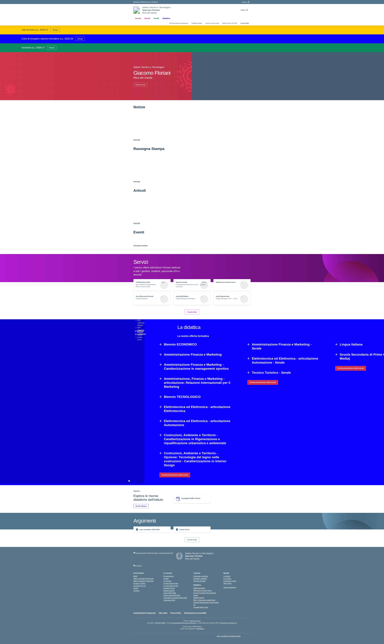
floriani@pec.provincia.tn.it (228, 623)
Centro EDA (244, 23)
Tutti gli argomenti (229, 587)
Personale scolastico (200, 576)
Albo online (227, 583)
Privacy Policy (175, 613)
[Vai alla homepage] (136, 10)
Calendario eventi (229, 581)
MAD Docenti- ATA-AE (229, 23)
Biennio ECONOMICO (180, 344)
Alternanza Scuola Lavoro (202, 590)
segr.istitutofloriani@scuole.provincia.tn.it (184, 623)
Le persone (167, 581)
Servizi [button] (147, 18)
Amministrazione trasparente (178, 23)
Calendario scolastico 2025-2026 (175, 598)
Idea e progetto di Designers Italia (229, 636)
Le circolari (227, 579)
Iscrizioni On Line (139, 586)
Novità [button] (156, 18)
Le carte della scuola (170, 586)
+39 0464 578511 (160, 623)
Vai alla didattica (141, 506)
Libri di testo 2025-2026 (171, 595)
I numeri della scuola (170, 583)
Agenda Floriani (169, 588)
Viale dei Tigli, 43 (195, 621)
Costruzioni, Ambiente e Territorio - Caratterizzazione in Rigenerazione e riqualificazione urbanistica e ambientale (195, 439)
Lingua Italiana (351, 344)
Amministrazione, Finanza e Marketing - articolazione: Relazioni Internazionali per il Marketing (197, 382)
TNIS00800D (200, 629)
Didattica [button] (166, 18)
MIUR (135, 576)
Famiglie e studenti (200, 579)
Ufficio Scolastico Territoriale (143, 581)
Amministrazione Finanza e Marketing (193, 354)
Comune (136, 591)
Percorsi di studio (199, 581)
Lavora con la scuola (212, 23)
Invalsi (135, 588)
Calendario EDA (169, 600)
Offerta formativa (199, 588)
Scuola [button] (138, 18)
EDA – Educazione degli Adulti (204, 600)
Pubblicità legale (197, 23)
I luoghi (166, 579)
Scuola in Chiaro (139, 583)
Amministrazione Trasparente (144, 613)
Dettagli (55, 30)
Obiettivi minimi (198, 598)
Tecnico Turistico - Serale (271, 372)
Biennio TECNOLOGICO (182, 397)
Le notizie (226, 576)
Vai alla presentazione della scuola (175, 475)
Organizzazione (169, 591)
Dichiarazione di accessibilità (195, 613)
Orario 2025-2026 (169, 593)
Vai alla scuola (140, 84)
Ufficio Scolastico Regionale (143, 579)
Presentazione (168, 576)
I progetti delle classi (200, 607)
